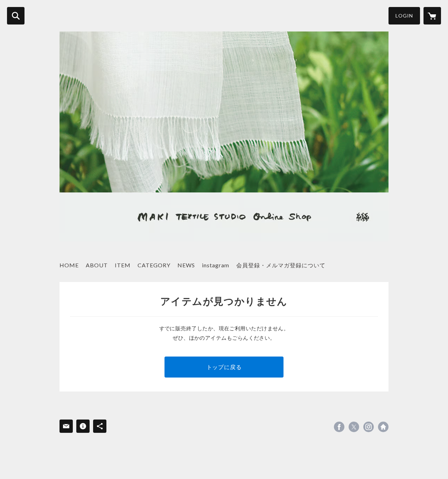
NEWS (186, 265)
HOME (69, 265)
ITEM (123, 265)
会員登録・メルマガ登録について (281, 265)
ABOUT (97, 265)
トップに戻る (224, 367)
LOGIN (404, 16)
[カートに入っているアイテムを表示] (432, 15)
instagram (215, 265)
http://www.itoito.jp (383, 427)
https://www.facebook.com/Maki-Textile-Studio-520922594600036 (339, 427)
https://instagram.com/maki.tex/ (368, 427)
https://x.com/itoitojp (354, 427)
